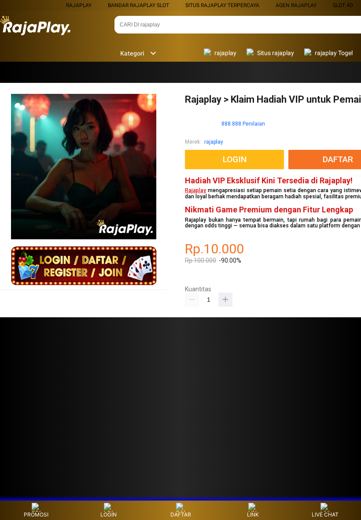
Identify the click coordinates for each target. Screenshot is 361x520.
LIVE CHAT (325, 514)
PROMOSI (36, 514)
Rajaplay (195, 190)
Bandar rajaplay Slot (138, 5)
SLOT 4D (343, 5)
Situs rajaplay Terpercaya (222, 5)
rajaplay (79, 5)
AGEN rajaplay (296, 5)
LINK (253, 514)
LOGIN (108, 514)
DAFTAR (180, 514)
